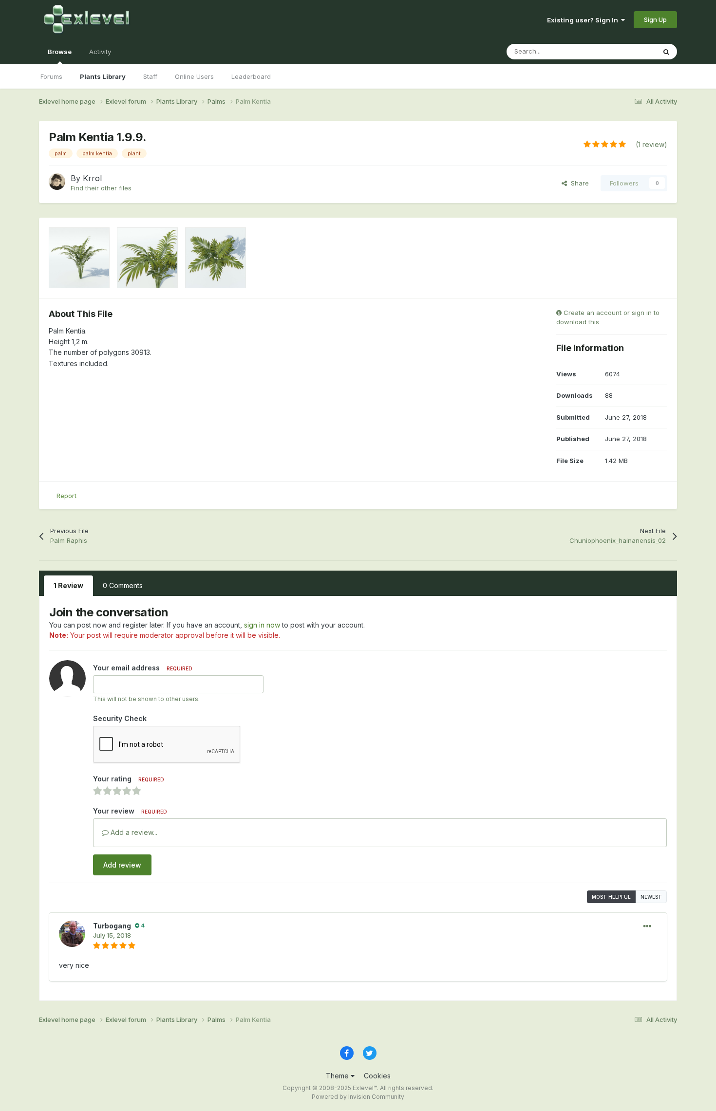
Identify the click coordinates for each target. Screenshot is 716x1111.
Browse (60, 52)
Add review (122, 865)
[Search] (666, 51)
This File (630, 51)
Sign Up (655, 19)
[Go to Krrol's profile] (57, 181)
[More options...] (647, 926)
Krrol (92, 178)
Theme (338, 1076)
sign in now (262, 625)
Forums (51, 76)
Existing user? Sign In (584, 20)
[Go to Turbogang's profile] (72, 934)
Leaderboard (251, 76)
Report (66, 496)
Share (578, 183)
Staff (150, 76)
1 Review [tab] (68, 585)
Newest (651, 897)
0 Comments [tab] (123, 585)
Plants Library (103, 76)
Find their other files (101, 188)
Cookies (377, 1076)
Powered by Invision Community (358, 1096)
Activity (100, 52)
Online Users (194, 76)
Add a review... (133, 832)
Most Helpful (611, 897)
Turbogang (112, 926)
